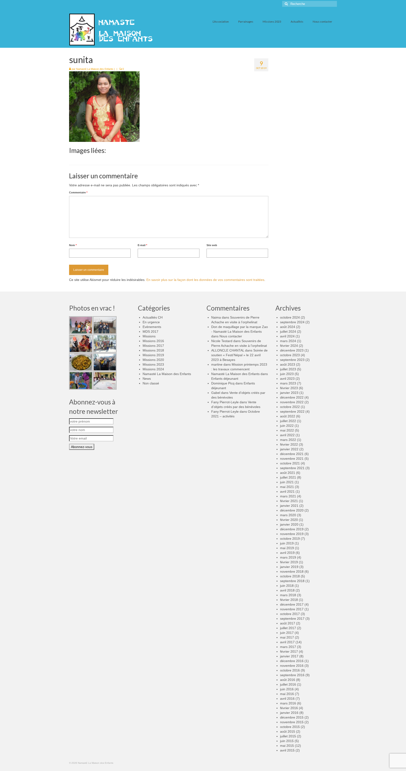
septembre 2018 (292, 581)
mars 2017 (288, 647)
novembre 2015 (292, 722)
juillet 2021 (288, 477)
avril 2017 (287, 642)
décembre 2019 (292, 529)
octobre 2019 (290, 538)
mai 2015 (287, 745)
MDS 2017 (150, 331)
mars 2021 (288, 496)
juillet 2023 (288, 369)
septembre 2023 (292, 360)
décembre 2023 (292, 350)
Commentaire (78, 192)
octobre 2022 (290, 407)
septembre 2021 (292, 468)
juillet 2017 (288, 628)
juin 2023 (287, 374)
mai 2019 (287, 548)
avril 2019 (287, 553)
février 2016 (289, 708)
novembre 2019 (292, 534)
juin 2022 (287, 425)
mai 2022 (287, 430)
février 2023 (289, 388)
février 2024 (289, 346)
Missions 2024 (153, 369)
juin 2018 (287, 585)
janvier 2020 (289, 524)
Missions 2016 (153, 341)
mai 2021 (287, 487)
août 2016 (287, 680)
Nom (73, 245)
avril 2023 (287, 378)
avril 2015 (287, 750)
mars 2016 (288, 703)
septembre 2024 (292, 322)
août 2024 (287, 327)
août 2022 (287, 416)
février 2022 (289, 444)
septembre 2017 (292, 618)
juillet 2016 (288, 684)
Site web (212, 245)
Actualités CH (153, 317)
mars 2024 (288, 341)
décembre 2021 (292, 454)
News (147, 378)
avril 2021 (287, 491)
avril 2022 (287, 435)
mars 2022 (288, 440)
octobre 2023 (290, 355)
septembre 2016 (292, 675)
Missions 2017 (153, 346)
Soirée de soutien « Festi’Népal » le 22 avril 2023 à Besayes (239, 355)
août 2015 (287, 731)
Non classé (151, 383)
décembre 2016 (292, 661)
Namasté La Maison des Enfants (94, 69)
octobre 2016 (290, 670)
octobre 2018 (290, 576)
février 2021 (289, 501)
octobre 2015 (290, 727)
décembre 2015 (292, 717)
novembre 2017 (292, 609)
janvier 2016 (289, 713)
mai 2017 (287, 637)
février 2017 (289, 651)
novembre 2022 (292, 402)
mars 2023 (288, 383)
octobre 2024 (290, 317)
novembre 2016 (292, 665)
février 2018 (289, 600)
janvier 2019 (289, 567)
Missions (149, 336)
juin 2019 (287, 543)
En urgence (151, 322)
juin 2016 (287, 689)
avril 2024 (287, 336)
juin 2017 (287, 633)
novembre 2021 (292, 458)
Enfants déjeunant (224, 378)
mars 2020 (288, 515)
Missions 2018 (153, 350)
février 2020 (289, 520)
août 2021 (287, 473)
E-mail (142, 245)
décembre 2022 (292, 397)
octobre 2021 (290, 463)
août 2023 (287, 364)
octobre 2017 (290, 614)
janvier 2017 (289, 656)
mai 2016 (287, 694)
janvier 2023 (289, 393)
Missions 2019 (153, 355)
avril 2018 (287, 590)
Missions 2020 (153, 360)
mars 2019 (288, 557)
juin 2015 (287, 741)
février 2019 (289, 562)
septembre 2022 (292, 411)
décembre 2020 (292, 510)
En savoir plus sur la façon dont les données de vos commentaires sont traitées (205, 280)
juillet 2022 (288, 421)
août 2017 (287, 623)
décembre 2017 (292, 604)
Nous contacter (230, 336)
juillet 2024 (288, 331)
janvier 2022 (289, 449)
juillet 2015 (288, 736)
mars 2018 (288, 595)
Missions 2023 (153, 364)
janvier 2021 (289, 505)
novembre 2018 (292, 571)
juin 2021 (287, 482)
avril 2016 (287, 698)
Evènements (152, 327)
